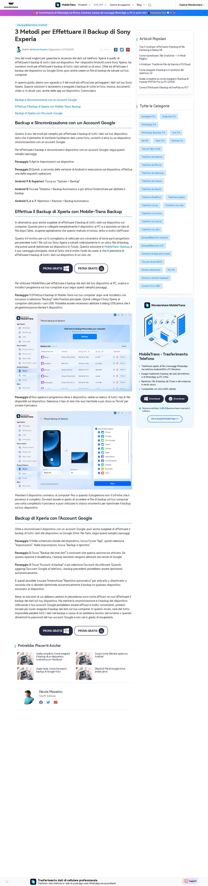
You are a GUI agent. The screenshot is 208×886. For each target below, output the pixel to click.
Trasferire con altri (151, 229)
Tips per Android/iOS (152, 262)
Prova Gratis (52, 268)
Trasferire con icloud (152, 221)
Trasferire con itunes (152, 213)
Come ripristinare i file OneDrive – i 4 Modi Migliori (162, 57)
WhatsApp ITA (149, 124)
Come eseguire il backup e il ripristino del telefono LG (161, 72)
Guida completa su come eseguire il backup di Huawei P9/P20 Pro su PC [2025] (164, 80)
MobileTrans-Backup (116, 246)
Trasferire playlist (176, 197)
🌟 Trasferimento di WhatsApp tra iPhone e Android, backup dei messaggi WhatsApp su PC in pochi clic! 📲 (104, 13)
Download (154, 399)
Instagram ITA (148, 116)
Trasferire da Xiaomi (151, 189)
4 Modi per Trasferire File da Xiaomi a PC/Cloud (164, 64)
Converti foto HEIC (151, 286)
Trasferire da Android (152, 157)
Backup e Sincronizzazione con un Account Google (46, 99)
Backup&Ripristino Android (32, 25)
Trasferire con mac (174, 205)
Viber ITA (159, 141)
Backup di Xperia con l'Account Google (38, 113)
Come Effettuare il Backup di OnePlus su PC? (164, 87)
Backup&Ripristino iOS (153, 245)
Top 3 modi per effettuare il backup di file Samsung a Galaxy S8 (162, 48)
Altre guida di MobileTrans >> (164, 419)
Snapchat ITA (169, 116)
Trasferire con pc (150, 205)
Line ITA (176, 132)
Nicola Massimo (40, 49)
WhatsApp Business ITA (153, 132)
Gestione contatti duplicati (155, 278)
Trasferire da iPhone (151, 165)
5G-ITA (171, 270)
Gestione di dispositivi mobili (156, 254)
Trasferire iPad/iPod (151, 197)
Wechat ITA (177, 141)
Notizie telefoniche (151, 270)
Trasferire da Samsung (153, 173)
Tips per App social (151, 149)
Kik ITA (145, 141)
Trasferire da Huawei (152, 181)
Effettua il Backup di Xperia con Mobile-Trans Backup (48, 106)
